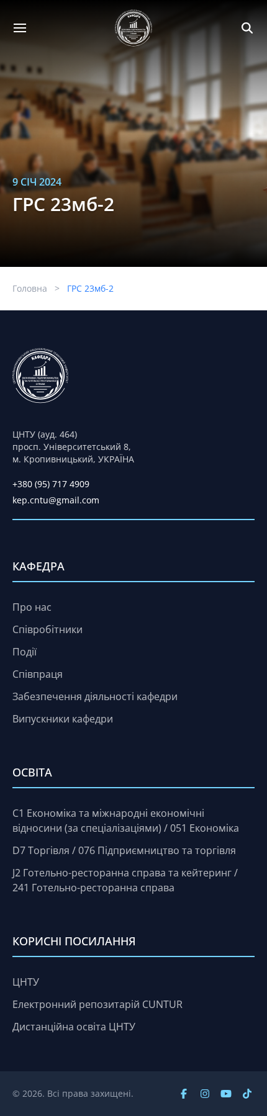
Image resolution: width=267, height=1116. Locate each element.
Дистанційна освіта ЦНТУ (73, 1026)
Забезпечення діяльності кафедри (95, 696)
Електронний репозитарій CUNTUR (97, 1004)
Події (24, 652)
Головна (29, 288)
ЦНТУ (25, 982)
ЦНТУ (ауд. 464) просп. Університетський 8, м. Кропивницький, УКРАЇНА (73, 446)
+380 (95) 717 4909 (50, 484)
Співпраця (37, 674)
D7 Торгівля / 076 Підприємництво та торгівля (124, 850)
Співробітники (47, 629)
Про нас (32, 607)
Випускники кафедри (62, 719)
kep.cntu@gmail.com (55, 500)
